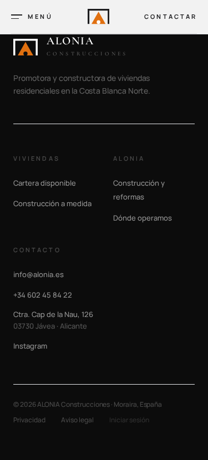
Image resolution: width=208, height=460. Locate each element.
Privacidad (29, 420)
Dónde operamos (142, 218)
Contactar (170, 16)
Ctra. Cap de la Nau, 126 (53, 320)
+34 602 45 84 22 (42, 295)
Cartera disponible (44, 183)
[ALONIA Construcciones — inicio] (98, 16)
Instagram (30, 346)
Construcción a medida (52, 203)
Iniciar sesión (129, 420)
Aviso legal (77, 420)
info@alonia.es (38, 274)
